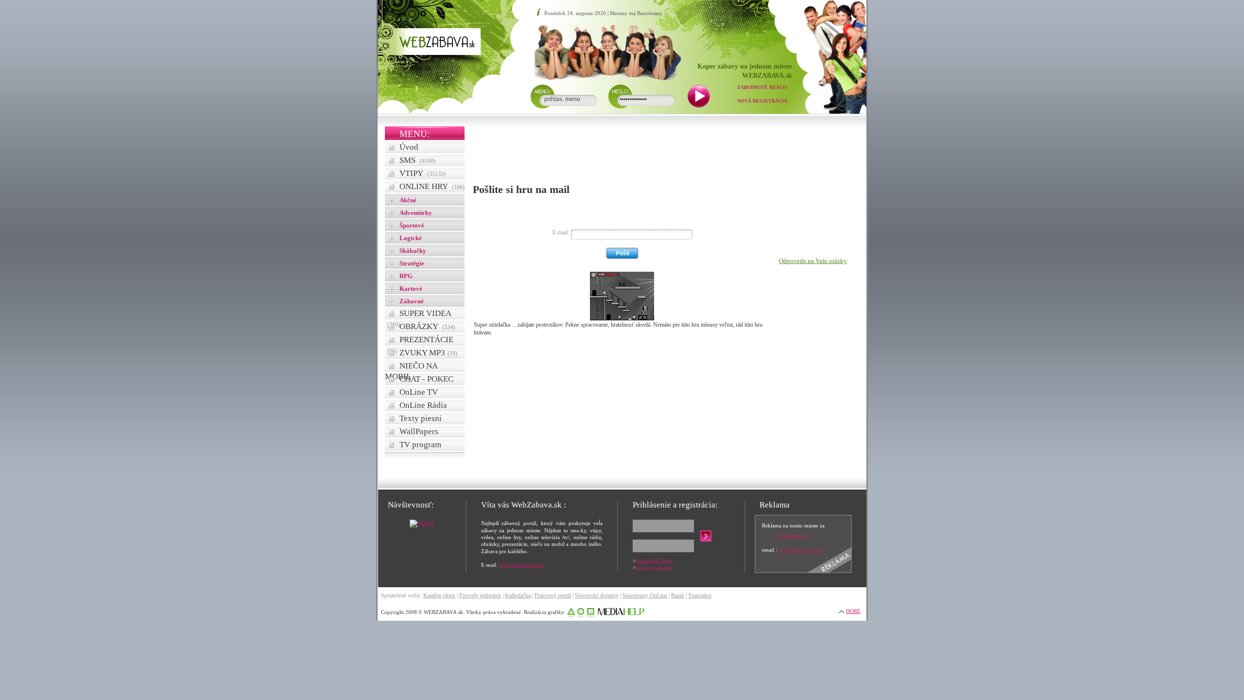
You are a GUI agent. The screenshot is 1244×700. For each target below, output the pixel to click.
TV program (420, 444)
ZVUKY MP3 (428, 352)
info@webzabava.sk (521, 565)
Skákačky (412, 250)
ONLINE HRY (432, 186)
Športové (411, 225)
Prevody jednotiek (480, 595)
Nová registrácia (762, 101)
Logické (410, 238)
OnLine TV (418, 392)
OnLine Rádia (423, 405)
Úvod (408, 147)
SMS (417, 160)
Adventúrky (415, 212)
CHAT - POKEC (426, 379)
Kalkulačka (518, 595)
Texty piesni (420, 418)
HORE (853, 611)
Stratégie (411, 263)
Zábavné (411, 301)
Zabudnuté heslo (762, 87)
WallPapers (418, 431)
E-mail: (561, 232)
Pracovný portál (553, 595)
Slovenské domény (597, 595)
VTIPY (422, 173)
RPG (406, 276)
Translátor (699, 595)
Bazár (677, 595)
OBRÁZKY (427, 326)
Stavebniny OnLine (644, 595)
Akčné (407, 200)
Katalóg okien (439, 595)
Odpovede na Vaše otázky (813, 260)
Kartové (410, 288)
